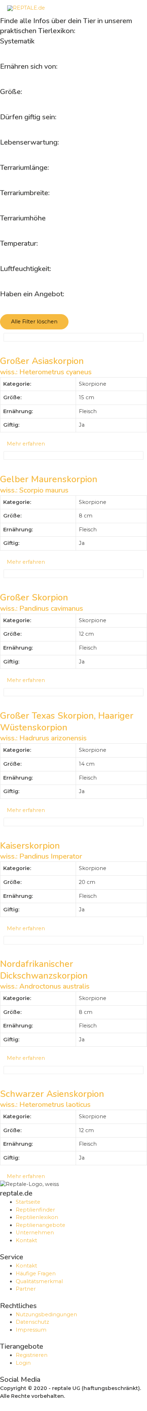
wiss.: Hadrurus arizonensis (43, 738)
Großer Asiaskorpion (42, 361)
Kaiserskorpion (30, 846)
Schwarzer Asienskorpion (52, 1094)
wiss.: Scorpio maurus (34, 490)
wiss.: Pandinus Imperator (41, 856)
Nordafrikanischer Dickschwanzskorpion (44, 970)
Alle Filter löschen (34, 321)
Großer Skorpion (34, 598)
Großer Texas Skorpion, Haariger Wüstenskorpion (66, 722)
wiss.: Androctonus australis (45, 986)
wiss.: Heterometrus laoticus (45, 1104)
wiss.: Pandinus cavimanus (41, 608)
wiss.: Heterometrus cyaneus (46, 372)
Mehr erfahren (24, 444)
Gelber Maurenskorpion (48, 479)
